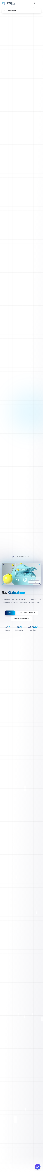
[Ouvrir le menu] (39, 3)
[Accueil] (4, 10)
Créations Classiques (21, 618)
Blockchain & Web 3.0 (27, 613)
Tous (10, 613)
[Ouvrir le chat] (37, 1167)
